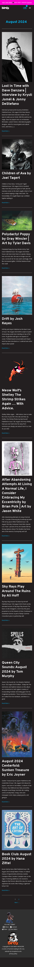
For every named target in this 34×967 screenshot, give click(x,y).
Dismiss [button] (29, 2)
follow (7, 927)
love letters (13, 929)
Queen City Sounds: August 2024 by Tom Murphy (14, 669)
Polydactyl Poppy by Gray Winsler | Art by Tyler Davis (16, 238)
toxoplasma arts (17, 951)
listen (5, 929)
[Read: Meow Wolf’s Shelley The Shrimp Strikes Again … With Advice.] (17, 371)
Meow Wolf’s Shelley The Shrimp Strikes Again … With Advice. (14, 399)
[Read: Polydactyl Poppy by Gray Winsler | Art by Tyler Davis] (17, 220)
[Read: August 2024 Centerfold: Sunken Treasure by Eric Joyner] (17, 734)
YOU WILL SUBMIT (9, 924)
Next (17, 902)
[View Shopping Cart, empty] (24, 8)
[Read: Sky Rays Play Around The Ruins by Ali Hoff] (17, 563)
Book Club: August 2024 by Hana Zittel (16, 859)
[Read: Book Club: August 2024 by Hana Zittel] (17, 830)
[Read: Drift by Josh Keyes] (17, 295)
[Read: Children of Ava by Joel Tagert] (17, 154)
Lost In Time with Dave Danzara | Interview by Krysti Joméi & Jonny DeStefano (17, 95)
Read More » (6, 131)
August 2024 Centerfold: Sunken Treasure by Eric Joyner (15, 768)
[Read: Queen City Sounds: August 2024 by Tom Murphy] (17, 643)
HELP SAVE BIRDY (7, 2)
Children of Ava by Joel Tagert (16, 175)
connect (14, 927)
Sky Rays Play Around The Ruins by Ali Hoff (16, 591)
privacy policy (13, 954)
